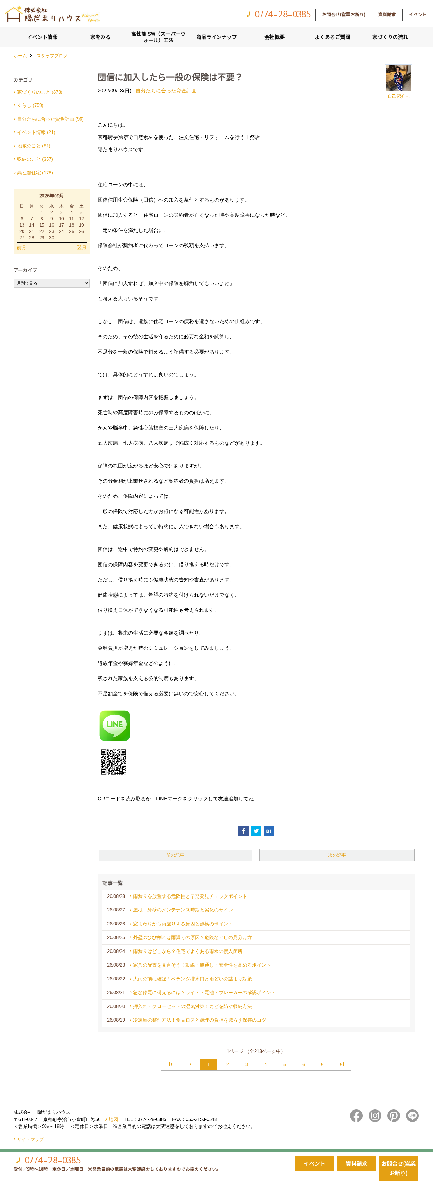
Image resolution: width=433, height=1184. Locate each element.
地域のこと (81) (33, 145)
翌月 (82, 247)
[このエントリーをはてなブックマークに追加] (269, 831)
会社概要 (274, 37)
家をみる (100, 37)
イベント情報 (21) (36, 132)
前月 (21, 247)
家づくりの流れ (390, 37)
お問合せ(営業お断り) (343, 14)
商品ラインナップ (216, 37)
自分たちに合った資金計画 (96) (50, 119)
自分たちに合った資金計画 (166, 90)
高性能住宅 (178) (35, 172)
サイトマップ (30, 1139)
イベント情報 (42, 37)
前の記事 (175, 855)
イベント (418, 14)
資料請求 (387, 14)
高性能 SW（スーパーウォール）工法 (158, 37)
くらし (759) (30, 105)
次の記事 (337, 855)
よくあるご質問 (332, 37)
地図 (113, 1119)
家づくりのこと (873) (39, 92)
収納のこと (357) (35, 159)
